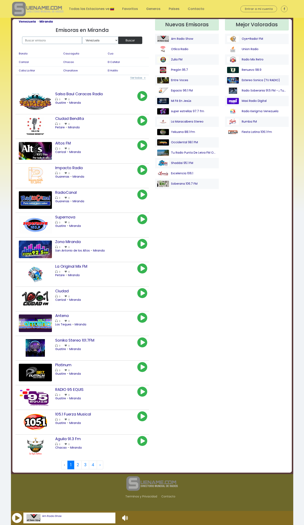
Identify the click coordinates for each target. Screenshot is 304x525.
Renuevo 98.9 (251, 70)
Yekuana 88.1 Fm (183, 132)
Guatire (60, 103)
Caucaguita (71, 53)
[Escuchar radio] (142, 97)
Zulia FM (176, 59)
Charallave (70, 70)
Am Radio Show (52, 516)
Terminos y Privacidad (141, 497)
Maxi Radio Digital (254, 101)
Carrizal (24, 62)
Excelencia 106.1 (182, 173)
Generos (153, 8)
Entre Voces (179, 80)
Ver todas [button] (135, 78)
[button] (17, 518)
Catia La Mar (27, 70)
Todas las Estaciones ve (89, 8)
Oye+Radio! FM (252, 39)
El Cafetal (114, 62)
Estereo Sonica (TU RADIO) (260, 80)
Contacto (196, 8)
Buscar (130, 40)
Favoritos (130, 8)
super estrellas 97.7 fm (187, 111)
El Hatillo (113, 70)
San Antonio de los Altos (72, 251)
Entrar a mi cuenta (259, 9)
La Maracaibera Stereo (187, 121)
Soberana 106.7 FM (184, 184)
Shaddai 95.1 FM (182, 163)
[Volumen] (125, 518)
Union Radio (250, 49)
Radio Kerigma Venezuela (259, 111)
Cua (110, 53)
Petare (60, 128)
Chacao (68, 62)
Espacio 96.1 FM (182, 90)
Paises (174, 8)
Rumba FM (249, 121)
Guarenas (62, 177)
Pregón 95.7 (179, 70)
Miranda (75, 103)
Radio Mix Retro (252, 59)
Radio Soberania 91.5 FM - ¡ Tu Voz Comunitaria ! (264, 90)
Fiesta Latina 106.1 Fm (256, 132)
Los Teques (63, 325)
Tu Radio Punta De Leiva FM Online (194, 153)
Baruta (23, 53)
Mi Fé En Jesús (181, 101)
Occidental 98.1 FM (184, 142)
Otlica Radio (179, 49)
